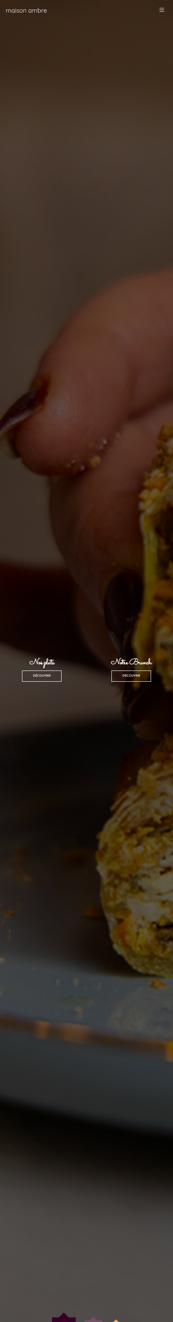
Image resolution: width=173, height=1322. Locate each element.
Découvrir (42, 675)
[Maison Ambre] (26, 15)
